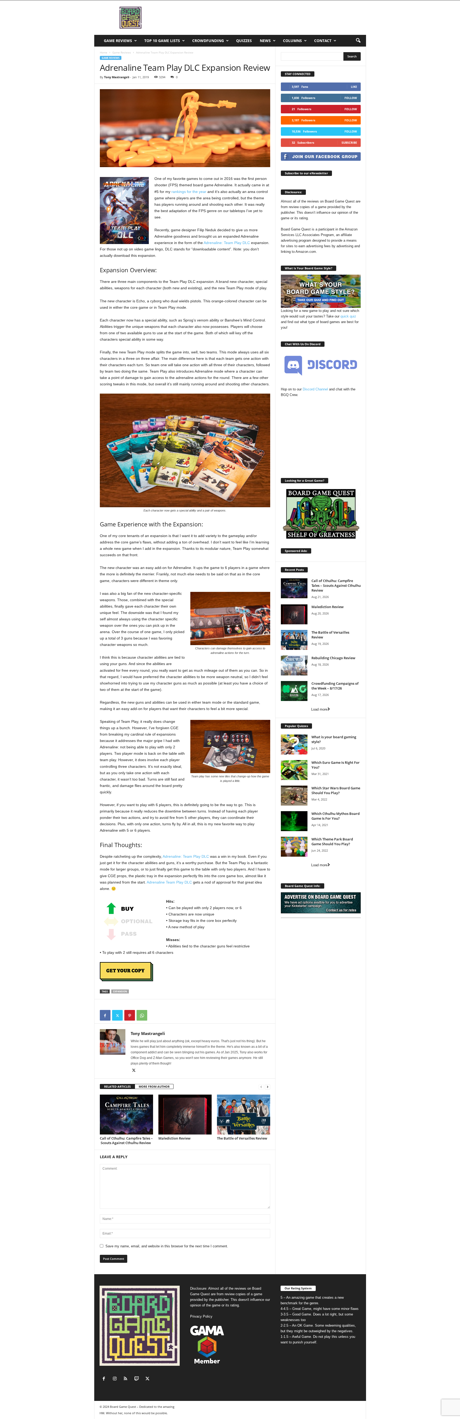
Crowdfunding (208, 40)
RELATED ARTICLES (117, 1086)
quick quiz (348, 316)
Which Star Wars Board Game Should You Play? (335, 790)
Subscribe (349, 143)
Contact (322, 40)
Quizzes (244, 40)
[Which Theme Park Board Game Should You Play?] (294, 847)
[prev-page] (261, 1087)
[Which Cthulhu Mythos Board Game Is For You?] (294, 821)
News (265, 40)
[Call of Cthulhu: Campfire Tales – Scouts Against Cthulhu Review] (126, 1115)
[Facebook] (105, 1015)
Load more (319, 709)
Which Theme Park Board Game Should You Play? (332, 841)
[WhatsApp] (142, 1015)
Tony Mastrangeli (116, 77)
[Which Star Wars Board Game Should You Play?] (294, 796)
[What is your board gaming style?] (294, 744)
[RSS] (126, 1379)
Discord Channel (315, 389)
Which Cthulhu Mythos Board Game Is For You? (335, 816)
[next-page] (267, 1087)
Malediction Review (174, 1138)
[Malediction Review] (185, 1115)
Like (354, 87)
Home (103, 52)
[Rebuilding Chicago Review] (294, 665)
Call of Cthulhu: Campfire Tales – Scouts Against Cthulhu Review (126, 1140)
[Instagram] (115, 1379)
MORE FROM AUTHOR (154, 1086)
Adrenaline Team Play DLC (169, 882)
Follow (350, 98)
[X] (117, 1015)
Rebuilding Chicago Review (333, 657)
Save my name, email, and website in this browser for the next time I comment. (166, 1246)
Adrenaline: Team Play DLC (227, 243)
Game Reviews (118, 40)
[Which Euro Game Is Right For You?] (294, 770)
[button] (358, 41)
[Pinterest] (129, 1015)
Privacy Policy (201, 1316)
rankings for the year (188, 191)
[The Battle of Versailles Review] (243, 1115)
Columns (292, 40)
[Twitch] (137, 1379)
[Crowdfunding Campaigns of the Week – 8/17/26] (294, 691)
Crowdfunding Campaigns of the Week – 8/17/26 (335, 686)
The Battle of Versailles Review (242, 1138)
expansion (120, 991)
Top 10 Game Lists (162, 40)
